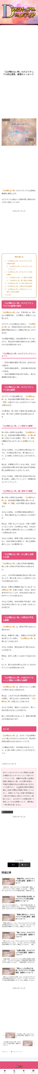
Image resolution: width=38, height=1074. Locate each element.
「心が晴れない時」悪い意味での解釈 (20, 280)
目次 (16, 257)
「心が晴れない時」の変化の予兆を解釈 (19, 286)
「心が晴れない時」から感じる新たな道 (19, 283)
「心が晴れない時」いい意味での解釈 (20, 277)
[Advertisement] (19, 47)
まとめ (8, 295)
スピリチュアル (8, 812)
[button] (24, 865)
